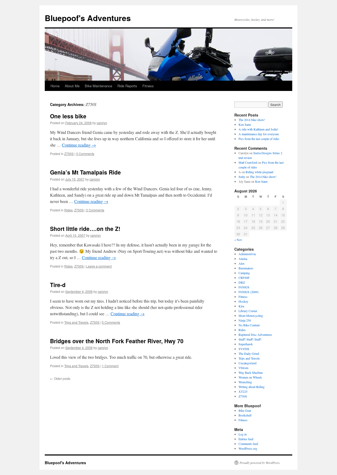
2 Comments (95, 210)
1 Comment (110, 365)
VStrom (243, 368)
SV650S (244, 349)
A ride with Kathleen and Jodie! (258, 129)
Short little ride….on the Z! (85, 228)
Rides (68, 210)
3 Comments (85, 153)
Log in (243, 434)
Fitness (148, 85)
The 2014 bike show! (252, 120)
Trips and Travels (76, 322)
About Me (72, 85)
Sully (242, 177)
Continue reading (79, 145)
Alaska (243, 258)
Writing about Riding (252, 387)
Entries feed (246, 439)
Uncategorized (247, 363)
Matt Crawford (248, 162)
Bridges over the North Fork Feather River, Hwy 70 (117, 341)
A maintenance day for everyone (259, 134)
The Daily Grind (249, 353)
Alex (242, 263)
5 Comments (111, 322)
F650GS (244, 287)
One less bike (68, 116)
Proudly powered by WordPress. (260, 463)
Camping (244, 273)
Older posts (60, 378)
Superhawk (246, 344)
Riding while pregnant (259, 172)
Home (55, 85)
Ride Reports (127, 85)
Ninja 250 (245, 320)
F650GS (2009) (249, 292)
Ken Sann (245, 124)
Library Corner (248, 311)
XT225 (243, 391)
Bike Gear (245, 410)
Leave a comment (99, 266)
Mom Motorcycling (251, 315)
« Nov (238, 240)
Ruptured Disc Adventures (255, 334)
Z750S (69, 153)
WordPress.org (248, 448)
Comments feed (248, 444)
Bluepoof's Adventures (88, 17)
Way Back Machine (251, 372)
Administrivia (247, 254)
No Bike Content (249, 325)
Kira (241, 306)
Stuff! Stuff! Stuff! (250, 339)
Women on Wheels (250, 377)
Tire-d (58, 285)
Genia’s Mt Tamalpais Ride (85, 172)
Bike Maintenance (98, 85)
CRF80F (244, 277)
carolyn (102, 122)
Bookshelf (245, 415)
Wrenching (245, 382)
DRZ (242, 282)
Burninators (246, 268)
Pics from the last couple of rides (259, 139)
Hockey (243, 301)
